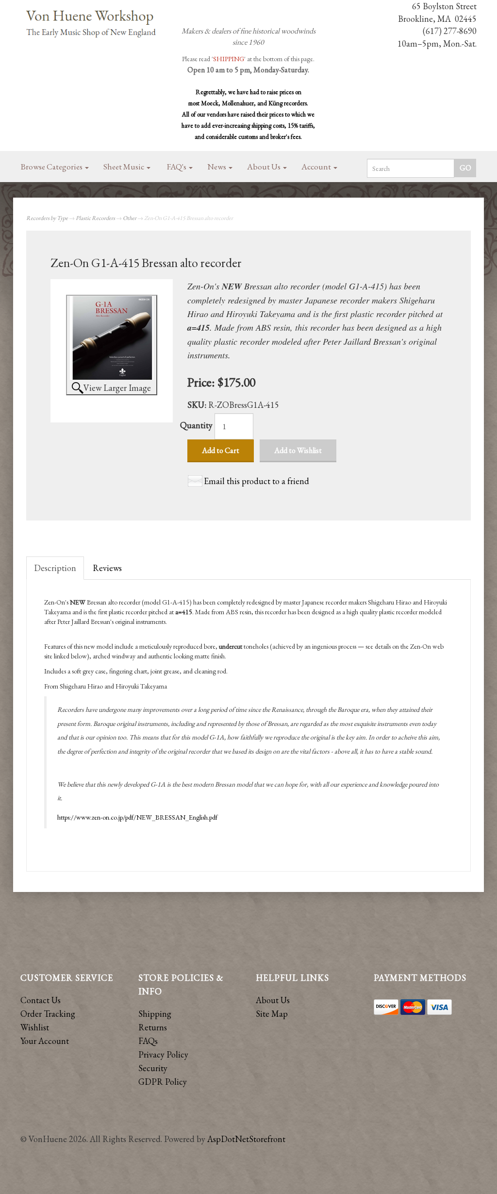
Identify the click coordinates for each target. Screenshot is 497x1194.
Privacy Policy (163, 1054)
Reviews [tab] (107, 567)
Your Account (44, 1040)
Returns (152, 1027)
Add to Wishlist (298, 450)
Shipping (154, 1013)
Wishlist (34, 1027)
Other (129, 218)
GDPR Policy (162, 1081)
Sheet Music (124, 166)
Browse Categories (52, 166)
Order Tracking (47, 1013)
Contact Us (40, 1000)
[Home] (91, 24)
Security (152, 1068)
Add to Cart (220, 450)
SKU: (197, 404)
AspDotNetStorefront (246, 1138)
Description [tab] (55, 567)
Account (316, 166)
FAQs (148, 1040)
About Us (264, 166)
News (217, 166)
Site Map (272, 1013)
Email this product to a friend (256, 481)
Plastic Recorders (95, 218)
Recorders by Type (47, 218)
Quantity (196, 425)
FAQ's (177, 166)
